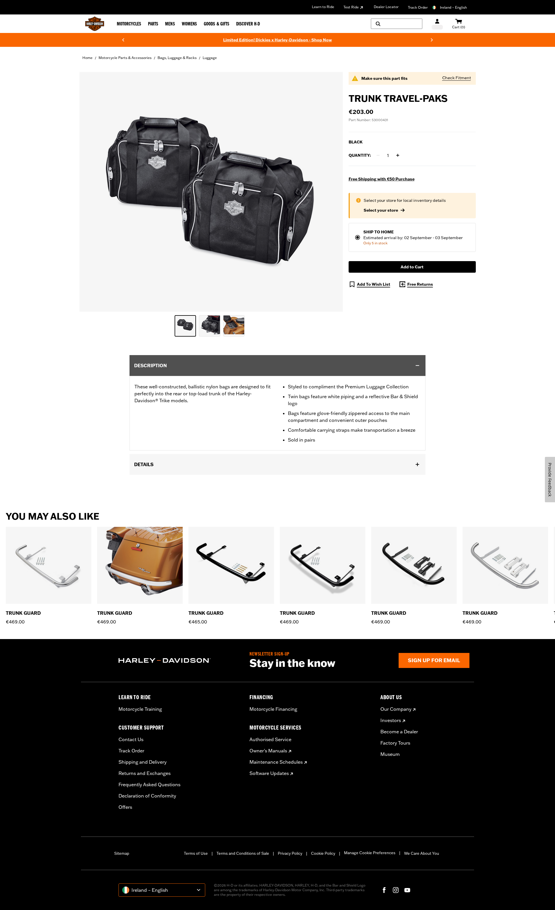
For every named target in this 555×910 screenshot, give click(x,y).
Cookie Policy (323, 853)
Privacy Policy (290, 853)
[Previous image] (91, 191)
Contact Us (131, 739)
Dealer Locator (386, 7)
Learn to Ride (323, 7)
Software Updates (269, 773)
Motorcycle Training (140, 709)
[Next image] (331, 191)
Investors (390, 720)
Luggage (210, 58)
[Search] (396, 24)
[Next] (432, 40)
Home (87, 58)
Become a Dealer (399, 731)
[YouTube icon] (407, 890)
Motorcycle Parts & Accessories (125, 58)
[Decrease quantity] (378, 155)
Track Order (418, 7)
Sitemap (121, 853)
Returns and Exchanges (145, 773)
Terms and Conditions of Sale (243, 853)
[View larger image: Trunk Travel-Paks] (211, 191)
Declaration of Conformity (147, 796)
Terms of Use (196, 853)
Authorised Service (270, 739)
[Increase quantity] (398, 155)
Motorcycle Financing (273, 709)
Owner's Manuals (268, 751)
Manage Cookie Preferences (369, 852)
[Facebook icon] (384, 890)
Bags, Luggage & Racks (177, 58)
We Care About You (421, 853)
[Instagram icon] (395, 890)
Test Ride (351, 7)
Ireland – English (453, 7)
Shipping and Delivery (142, 762)
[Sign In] (437, 24)
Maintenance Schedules (276, 762)
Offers (125, 807)
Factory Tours (395, 743)
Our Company (395, 709)
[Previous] (123, 40)
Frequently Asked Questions (149, 784)
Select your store (381, 210)
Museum (390, 754)
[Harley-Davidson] (179, 660)
